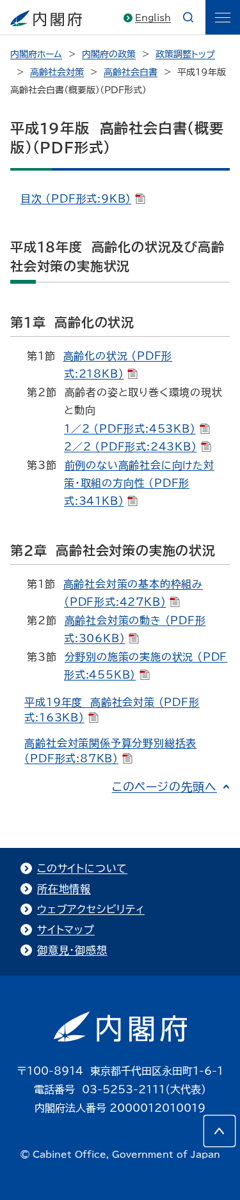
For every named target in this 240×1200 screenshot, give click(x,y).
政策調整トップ (185, 54)
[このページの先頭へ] (219, 1131)
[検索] (188, 17)
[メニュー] (222, 17)
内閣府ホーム (36, 54)
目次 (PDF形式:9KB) (75, 199)
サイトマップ (66, 930)
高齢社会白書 (130, 72)
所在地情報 (64, 889)
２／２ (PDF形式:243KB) (130, 447)
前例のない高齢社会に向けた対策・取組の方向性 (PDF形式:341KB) (139, 483)
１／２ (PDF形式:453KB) (130, 429)
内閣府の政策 (109, 54)
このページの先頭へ (164, 786)
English (153, 17)
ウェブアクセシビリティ (91, 909)
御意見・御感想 (72, 950)
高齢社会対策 (57, 72)
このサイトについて (82, 868)
